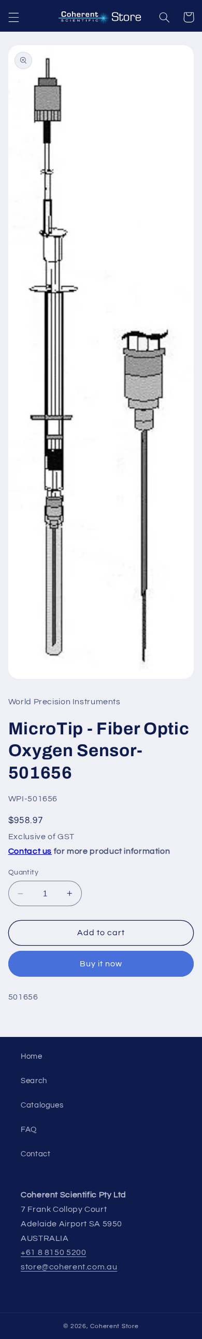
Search (34, 1081)
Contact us (30, 851)
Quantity (23, 872)
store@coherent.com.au (69, 1267)
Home (31, 1056)
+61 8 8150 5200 (53, 1252)
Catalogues (42, 1105)
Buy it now (101, 964)
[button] (13, 17)
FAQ (29, 1129)
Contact (35, 1154)
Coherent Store (114, 1326)
